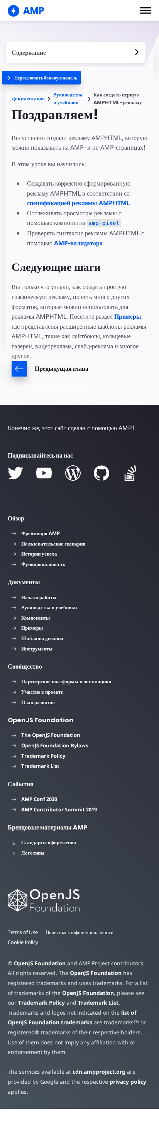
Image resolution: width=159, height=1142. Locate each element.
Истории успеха (39, 553)
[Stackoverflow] (130, 473)
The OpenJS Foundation (50, 734)
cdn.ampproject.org (99, 1071)
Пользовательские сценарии (53, 543)
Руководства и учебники (68, 98)
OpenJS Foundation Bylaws (54, 745)
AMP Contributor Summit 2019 (59, 809)
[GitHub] (101, 473)
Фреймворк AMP (40, 533)
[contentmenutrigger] (76, 52)
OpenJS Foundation (40, 963)
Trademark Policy (43, 755)
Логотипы (32, 852)
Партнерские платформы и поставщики (66, 681)
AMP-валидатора (78, 243)
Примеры (127, 316)
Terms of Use (23, 932)
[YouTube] (44, 473)
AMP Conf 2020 (39, 799)
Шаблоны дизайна (42, 638)
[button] (145, 10)
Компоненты (35, 617)
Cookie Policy (23, 942)
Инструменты (36, 648)
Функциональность (43, 564)
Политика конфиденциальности (79, 932)
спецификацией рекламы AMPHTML (78, 203)
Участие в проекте (42, 691)
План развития (38, 702)
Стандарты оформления (48, 842)
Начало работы (38, 597)
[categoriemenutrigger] (41, 77)
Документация (28, 98)
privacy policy (128, 1081)
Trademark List (40, 765)
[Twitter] (15, 473)
